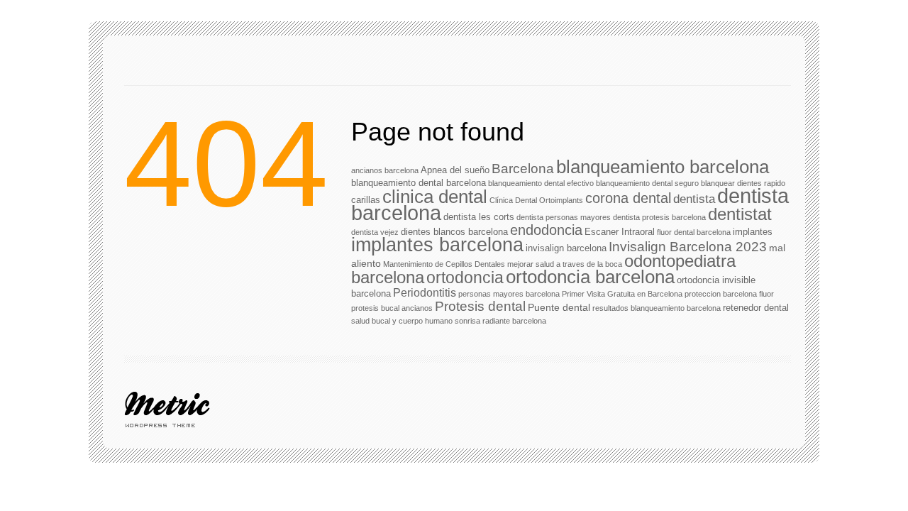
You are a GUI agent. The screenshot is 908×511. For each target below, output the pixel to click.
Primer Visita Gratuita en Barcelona (622, 294)
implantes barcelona (437, 245)
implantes (753, 231)
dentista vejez (375, 232)
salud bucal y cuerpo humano (402, 321)
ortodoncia (465, 277)
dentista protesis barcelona (659, 217)
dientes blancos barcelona (454, 231)
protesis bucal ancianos (392, 308)
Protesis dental (480, 306)
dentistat (740, 214)
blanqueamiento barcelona (662, 167)
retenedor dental (756, 307)
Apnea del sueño (455, 170)
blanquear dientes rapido (743, 183)
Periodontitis (424, 293)
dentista (694, 199)
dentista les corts (478, 216)
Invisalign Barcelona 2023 (688, 246)
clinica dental (434, 197)
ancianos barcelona (385, 170)
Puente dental (559, 307)
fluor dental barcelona (694, 232)
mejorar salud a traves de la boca (564, 264)
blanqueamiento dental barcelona (418, 182)
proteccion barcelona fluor (729, 294)
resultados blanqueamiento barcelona (656, 308)
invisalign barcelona (566, 248)
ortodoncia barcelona (590, 276)
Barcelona (523, 168)
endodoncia (546, 230)
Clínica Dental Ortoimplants (536, 200)
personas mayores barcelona (509, 294)
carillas (365, 199)
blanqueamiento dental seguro (647, 183)
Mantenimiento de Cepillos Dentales (444, 264)
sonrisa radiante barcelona (500, 321)
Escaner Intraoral (620, 231)
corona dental (628, 198)
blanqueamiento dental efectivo (541, 183)
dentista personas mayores (563, 217)
